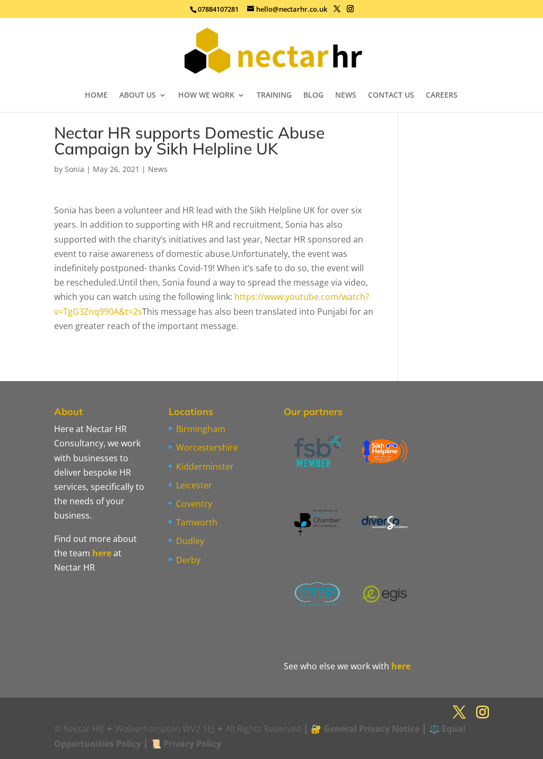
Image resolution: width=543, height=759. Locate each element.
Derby (188, 560)
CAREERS (442, 95)
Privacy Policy (192, 743)
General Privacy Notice (371, 729)
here (101, 553)
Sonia (74, 169)
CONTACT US (391, 95)
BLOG (313, 95)
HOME (96, 95)
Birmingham (200, 429)
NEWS (345, 95)
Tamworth (196, 522)
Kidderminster (205, 466)
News (158, 169)
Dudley (190, 541)
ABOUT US (137, 95)
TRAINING (274, 95)
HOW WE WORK (206, 95)
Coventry (194, 504)
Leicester (194, 485)
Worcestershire (207, 447)
